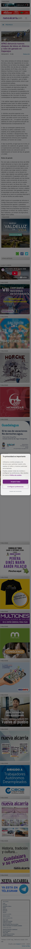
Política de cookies (15, 475)
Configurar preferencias (15, 486)
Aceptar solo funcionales (16, 491)
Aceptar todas (15, 482)
